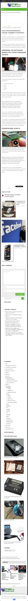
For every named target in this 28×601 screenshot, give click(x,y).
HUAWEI (8, 409)
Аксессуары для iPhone (12, 402)
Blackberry (8, 405)
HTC (7, 407)
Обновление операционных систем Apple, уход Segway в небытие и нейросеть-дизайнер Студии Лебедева (14, 334)
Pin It (9, 188)
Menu (3, 9)
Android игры (10, 390)
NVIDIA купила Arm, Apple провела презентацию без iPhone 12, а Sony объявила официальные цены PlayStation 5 (14, 329)
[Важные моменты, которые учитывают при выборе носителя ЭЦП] (6, 569)
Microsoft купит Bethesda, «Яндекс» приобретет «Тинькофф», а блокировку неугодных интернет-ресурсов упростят (13, 325)
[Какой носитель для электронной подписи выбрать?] (14, 569)
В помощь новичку (9, 369)
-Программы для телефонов (11, 380)
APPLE (7, 394)
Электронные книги (9, 428)
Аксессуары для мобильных (10, 365)
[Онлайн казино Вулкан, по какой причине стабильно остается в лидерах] (22, 569)
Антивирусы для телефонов (10, 367)
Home (4, 26)
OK (14, 599)
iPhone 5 (9, 397)
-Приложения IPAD (10, 379)
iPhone (9, 395)
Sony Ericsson (9, 420)
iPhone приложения (11, 400)
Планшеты (7, 376)
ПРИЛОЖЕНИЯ (8, 377)
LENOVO (8, 411)
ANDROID (8, 387)
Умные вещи (7, 425)
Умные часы (7, 427)
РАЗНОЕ (9, 26)
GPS (6, 363)
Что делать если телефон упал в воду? (20, 203)
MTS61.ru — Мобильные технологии (11, 593)
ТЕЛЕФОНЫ (8, 386)
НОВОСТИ (7, 374)
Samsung (8, 418)
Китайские (8, 423)
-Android (9, 388)
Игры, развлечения (10, 382)
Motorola (8, 414)
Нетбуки (7, 372)
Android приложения (12, 392)
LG (7, 413)
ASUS (7, 404)
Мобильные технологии (10, 370)
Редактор (6, 197)
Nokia (7, 416)
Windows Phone (9, 421)
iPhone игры (10, 398)
